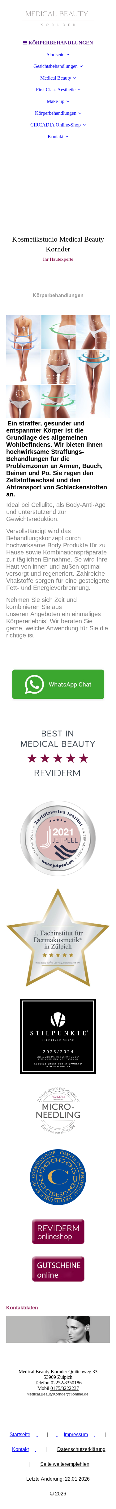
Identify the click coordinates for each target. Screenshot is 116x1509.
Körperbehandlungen (55, 113)
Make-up (55, 101)
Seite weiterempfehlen (64, 1464)
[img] (58, 18)
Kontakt (55, 136)
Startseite (55, 54)
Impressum (76, 1434)
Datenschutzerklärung (81, 1449)
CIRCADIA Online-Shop (55, 124)
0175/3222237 (64, 1388)
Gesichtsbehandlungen (55, 66)
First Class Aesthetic (55, 89)
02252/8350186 (66, 1382)
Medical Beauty (55, 78)
